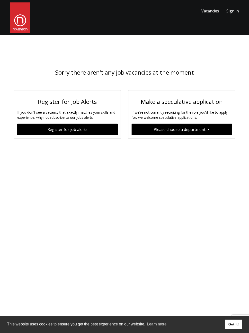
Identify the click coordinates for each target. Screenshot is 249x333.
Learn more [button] (157, 324)
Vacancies (210, 11)
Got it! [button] (233, 324)
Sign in (232, 11)
